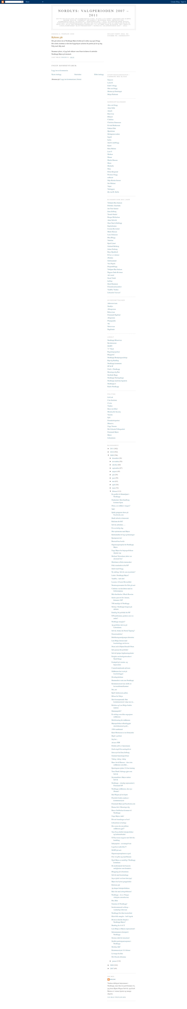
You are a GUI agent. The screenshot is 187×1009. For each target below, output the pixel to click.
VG (108, 323)
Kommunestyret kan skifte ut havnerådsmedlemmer (121, 684)
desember (115, 458)
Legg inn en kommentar (60, 70)
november (115, 461)
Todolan (110, 240)
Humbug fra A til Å (118, 925)
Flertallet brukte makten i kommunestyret (120, 799)
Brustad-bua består (118, 541)
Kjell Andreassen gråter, (120, 693)
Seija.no (110, 80)
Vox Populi (111, 263)
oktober (115, 465)
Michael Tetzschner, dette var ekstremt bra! (122, 557)
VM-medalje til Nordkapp (120, 603)
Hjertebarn (111, 131)
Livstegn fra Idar (117, 953)
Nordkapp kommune (114, 363)
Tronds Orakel (112, 214)
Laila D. (110, 83)
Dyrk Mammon (112, 284)
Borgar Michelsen (113, 217)
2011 (112, 448)
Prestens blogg (112, 174)
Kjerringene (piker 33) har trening (123, 768)
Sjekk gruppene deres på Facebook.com (120, 513)
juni (113, 478)
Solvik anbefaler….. (118, 525)
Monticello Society (114, 412)
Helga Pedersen (112, 94)
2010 (112, 452)
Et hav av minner (113, 255)
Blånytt (110, 117)
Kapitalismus (112, 226)
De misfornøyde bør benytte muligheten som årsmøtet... (122, 867)
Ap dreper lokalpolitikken (121, 888)
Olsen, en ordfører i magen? (121, 506)
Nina (109, 169)
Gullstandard (111, 261)
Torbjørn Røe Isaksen (114, 203)
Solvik (113, 979)
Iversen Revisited (113, 229)
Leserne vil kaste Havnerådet (121, 582)
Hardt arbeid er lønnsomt (120, 518)
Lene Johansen (112, 234)
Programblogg (112, 266)
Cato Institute (112, 400)
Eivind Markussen (113, 125)
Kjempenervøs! (117, 538)
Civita (109, 403)
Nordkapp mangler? (118, 621)
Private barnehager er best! (121, 819)
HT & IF (110, 366)
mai (113, 481)
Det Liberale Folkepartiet (116, 429)
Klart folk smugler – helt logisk (122, 916)
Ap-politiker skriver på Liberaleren (119, 626)
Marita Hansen (112, 160)
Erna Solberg (111, 211)
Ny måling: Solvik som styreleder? (123, 572)
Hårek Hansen (112, 232)
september (116, 468)
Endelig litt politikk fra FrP (121, 612)
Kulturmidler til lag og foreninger (123, 534)
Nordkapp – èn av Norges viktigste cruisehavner (120, 896)
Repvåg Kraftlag (113, 360)
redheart (110, 177)
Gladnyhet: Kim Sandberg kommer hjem (121, 501)
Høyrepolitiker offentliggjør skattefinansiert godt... (121, 724)
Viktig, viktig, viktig (119, 759)
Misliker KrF (116, 947)
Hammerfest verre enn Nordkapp (123, 680)
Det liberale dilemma (119, 957)
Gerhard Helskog (113, 246)
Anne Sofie (111, 108)
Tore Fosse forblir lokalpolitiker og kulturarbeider (122, 833)
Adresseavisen (112, 303)
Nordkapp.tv (111, 383)
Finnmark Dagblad (113, 315)
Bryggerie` (111, 354)
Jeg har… (115, 739)
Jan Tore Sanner (112, 208)
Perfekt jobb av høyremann (121, 746)
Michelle (110, 166)
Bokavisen (111, 312)
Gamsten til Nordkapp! (119, 904)
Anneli (109, 111)
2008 (112, 965)
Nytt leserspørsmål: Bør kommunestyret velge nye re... (123, 700)
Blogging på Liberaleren (120, 871)
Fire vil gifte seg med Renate (121, 857)
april (114, 484)
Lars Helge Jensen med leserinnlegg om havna (120, 641)
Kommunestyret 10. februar (121, 950)
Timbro (110, 406)
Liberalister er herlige (119, 823)
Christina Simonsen (114, 122)
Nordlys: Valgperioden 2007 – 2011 (93, 13)
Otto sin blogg (112, 88)
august (114, 471)
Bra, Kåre (115, 900)
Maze (109, 163)
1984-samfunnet (117, 729)
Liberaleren (111, 438)
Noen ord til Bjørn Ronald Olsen (123, 646)
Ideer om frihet (112, 409)
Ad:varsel (110, 275)
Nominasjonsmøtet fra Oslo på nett (123, 585)
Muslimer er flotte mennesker (122, 562)
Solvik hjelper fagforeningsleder (123, 653)
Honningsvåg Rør (113, 372)
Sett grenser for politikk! (120, 650)
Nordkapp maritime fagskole (117, 381)
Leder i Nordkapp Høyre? (120, 575)
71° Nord (110, 349)
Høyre (109, 435)
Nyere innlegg (56, 74)
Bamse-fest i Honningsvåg (121, 807)
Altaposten (111, 318)
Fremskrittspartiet (113, 420)
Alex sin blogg (112, 105)
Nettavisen (111, 326)
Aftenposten (111, 309)
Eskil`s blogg (112, 85)
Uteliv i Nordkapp (113, 369)
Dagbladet (111, 329)
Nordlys (110, 306)
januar (114, 961)
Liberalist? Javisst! (113, 292)
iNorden (110, 258)
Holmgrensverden (113, 134)
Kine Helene (111, 148)
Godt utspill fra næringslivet (121, 749)
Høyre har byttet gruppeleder (121, 881)
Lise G (109, 151)
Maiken (110, 154)
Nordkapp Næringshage (115, 378)
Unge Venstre (112, 426)
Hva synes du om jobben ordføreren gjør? (120, 827)
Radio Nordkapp (113, 386)
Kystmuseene (112, 343)
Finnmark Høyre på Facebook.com (123, 804)
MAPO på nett (116, 850)
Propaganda (111, 321)
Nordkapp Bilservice (114, 340)
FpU (108, 417)
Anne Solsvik (112, 220)
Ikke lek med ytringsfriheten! (122, 891)
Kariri (109, 145)
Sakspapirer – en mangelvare (121, 843)
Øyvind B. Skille (113, 192)
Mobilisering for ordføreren (121, 720)
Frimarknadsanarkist (114, 287)
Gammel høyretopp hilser (120, 756)
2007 (112, 968)
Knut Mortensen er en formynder (123, 732)
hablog (109, 281)
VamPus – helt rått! (118, 578)
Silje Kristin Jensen (114, 180)
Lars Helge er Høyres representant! (123, 928)
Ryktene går (116, 885)
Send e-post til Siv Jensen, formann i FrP (121, 598)
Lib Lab (110, 397)
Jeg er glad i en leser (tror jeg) (122, 878)
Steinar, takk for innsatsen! (121, 938)
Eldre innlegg (99, 74)
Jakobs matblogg (113, 142)
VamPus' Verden (112, 289)
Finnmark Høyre (113, 432)
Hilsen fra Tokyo (117, 696)
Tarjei (109, 186)
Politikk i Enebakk (113, 205)
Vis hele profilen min (116, 997)
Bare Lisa (110, 114)
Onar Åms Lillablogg (114, 223)
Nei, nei (114, 689)
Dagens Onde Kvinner (115, 272)
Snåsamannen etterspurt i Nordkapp (120, 933)
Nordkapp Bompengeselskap (117, 357)
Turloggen (111, 189)
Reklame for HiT (117, 521)
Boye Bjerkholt (112, 252)
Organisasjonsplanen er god (121, 853)
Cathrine (110, 119)
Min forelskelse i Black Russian (122, 594)
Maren (109, 157)
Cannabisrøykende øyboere (121, 668)
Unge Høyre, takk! (118, 816)
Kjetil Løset (111, 243)
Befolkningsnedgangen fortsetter (123, 637)
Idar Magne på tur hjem (120, 794)
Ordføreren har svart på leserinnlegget (119, 672)
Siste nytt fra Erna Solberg (121, 752)
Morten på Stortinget (114, 91)
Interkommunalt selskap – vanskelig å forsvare (120, 908)
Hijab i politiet (117, 736)
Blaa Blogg (111, 237)
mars (114, 488)
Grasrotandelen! (117, 634)
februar (114, 491)
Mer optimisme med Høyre (121, 531)
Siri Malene (111, 183)
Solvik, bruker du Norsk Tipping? (123, 630)
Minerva (110, 423)
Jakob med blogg (117, 568)
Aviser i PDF (116, 742)
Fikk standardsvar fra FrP (120, 565)
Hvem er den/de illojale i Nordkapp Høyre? (120, 920)
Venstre (110, 415)
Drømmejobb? (116, 711)
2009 (112, 455)
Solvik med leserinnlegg (120, 875)
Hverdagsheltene (117, 677)
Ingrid (109, 137)
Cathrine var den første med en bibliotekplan (122, 589)
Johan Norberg (112, 249)
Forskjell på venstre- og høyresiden (120, 663)
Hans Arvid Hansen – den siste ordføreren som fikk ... (122, 763)
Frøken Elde (111, 128)
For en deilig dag (117, 528)
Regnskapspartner (113, 352)
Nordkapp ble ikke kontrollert (122, 913)
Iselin (109, 140)
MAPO (109, 346)
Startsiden (77, 74)
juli (113, 474)
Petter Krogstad (112, 172)
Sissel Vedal (111, 278)
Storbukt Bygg (112, 375)
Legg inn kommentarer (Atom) (70, 79)
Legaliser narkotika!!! (119, 847)
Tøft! (113, 509)
